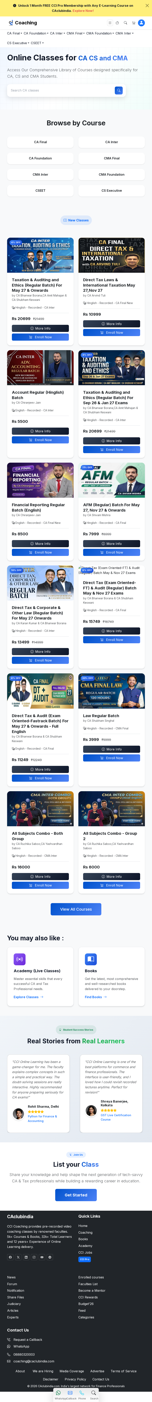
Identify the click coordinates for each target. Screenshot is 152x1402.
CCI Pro (84, 1259)
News (11, 1277)
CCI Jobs (85, 1252)
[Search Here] (125, 23)
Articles (12, 1310)
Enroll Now (43, 337)
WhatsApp (21, 1346)
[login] (141, 22)
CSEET (36, 43)
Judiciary (14, 1304)
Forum (12, 1284)
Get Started (76, 1195)
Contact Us (100, 1379)
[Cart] (134, 23)
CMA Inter (123, 33)
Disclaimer (50, 1379)
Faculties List (88, 1284)
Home (82, 1226)
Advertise (97, 1371)
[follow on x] (18, 1257)
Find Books (93, 997)
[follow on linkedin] (26, 1257)
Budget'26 (86, 1304)
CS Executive (17, 43)
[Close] (147, 5)
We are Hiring (43, 1371)
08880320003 (24, 1354)
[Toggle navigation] (110, 23)
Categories (86, 1317)
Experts (13, 1317)
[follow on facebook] (10, 1257)
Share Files (15, 1297)
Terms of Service (124, 1371)
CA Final (13, 33)
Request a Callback (27, 1340)
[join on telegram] (50, 1257)
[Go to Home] (117, 23)
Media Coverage (72, 1371)
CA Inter (56, 33)
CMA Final (74, 33)
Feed (82, 1310)
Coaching (26, 23)
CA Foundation (35, 33)
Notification (15, 1290)
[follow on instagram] (34, 1257)
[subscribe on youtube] (42, 1257)
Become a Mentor (91, 1290)
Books (83, 1239)
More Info (42, 328)
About (20, 1371)
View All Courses (76, 909)
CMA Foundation (99, 33)
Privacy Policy (75, 1379)
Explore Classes (26, 997)
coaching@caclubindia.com (33, 1361)
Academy (85, 1246)
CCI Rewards (88, 1297)
